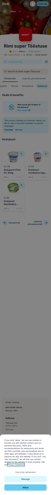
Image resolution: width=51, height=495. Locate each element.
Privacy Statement (16, 465)
